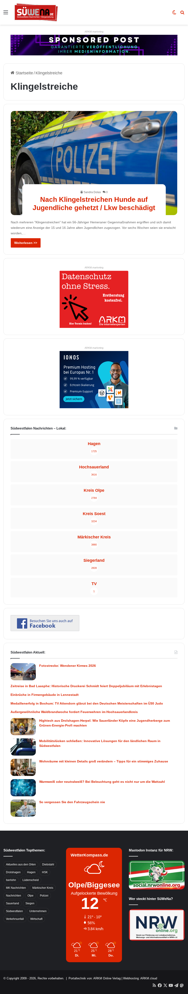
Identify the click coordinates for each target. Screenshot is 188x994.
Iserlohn (11, 880)
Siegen (29, 903)
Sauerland (12, 903)
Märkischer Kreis (42, 887)
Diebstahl (48, 864)
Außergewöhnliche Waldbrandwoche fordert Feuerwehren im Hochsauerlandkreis (74, 712)
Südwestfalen (14, 911)
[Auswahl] (5, 14)
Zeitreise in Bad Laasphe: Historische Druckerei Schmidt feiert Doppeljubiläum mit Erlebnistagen (86, 686)
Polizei (44, 895)
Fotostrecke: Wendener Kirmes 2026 (67, 665)
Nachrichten (13, 895)
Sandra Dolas (92, 192)
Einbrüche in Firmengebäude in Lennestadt (45, 695)
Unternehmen (38, 911)
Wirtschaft (36, 919)
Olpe (30, 895)
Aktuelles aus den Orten (21, 864)
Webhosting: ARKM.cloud (140, 978)
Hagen (31, 872)
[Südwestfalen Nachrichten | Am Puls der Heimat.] (36, 12)
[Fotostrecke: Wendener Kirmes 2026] (23, 671)
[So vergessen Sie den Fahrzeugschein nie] (23, 808)
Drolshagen (13, 872)
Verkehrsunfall (15, 919)
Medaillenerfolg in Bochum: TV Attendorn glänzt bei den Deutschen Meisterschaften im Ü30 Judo (87, 703)
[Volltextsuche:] (182, 14)
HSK (45, 872)
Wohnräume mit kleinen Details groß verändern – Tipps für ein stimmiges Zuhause (103, 761)
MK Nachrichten (16, 887)
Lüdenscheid (30, 880)
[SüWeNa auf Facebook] (45, 629)
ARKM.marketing (94, 31)
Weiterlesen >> (25, 243)
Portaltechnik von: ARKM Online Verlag (95, 978)
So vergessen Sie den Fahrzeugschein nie (72, 802)
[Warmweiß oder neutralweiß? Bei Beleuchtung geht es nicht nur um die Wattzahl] (23, 787)
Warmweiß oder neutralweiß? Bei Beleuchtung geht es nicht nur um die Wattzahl (102, 781)
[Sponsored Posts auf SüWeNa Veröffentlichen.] (94, 45)
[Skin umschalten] (174, 14)
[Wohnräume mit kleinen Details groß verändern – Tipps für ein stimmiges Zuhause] (23, 767)
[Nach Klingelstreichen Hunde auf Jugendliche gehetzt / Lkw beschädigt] (94, 163)
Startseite (23, 73)
